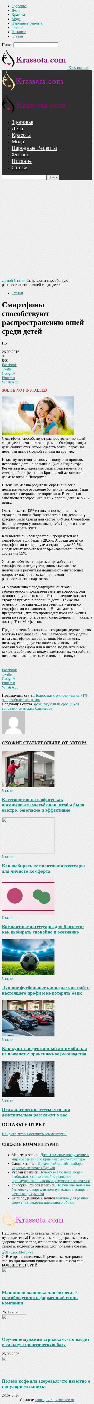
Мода (16, 19)
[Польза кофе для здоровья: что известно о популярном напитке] (14, 1372)
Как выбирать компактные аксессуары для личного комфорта (43, 868)
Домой (7, 280)
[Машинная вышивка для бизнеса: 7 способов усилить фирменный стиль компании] (14, 1283)
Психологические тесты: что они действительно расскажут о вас (36, 1112)
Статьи (17, 36)
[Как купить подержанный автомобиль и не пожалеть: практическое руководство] (28, 1035)
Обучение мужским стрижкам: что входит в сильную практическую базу (46, 1342)
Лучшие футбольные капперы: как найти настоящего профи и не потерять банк (46, 990)
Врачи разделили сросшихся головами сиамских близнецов (40, 706)
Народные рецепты (27, 23)
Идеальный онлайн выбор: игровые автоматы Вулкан (47, 1165)
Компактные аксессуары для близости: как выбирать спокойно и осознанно (43, 929)
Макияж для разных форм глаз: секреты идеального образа (50, 1200)
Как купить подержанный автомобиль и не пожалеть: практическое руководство (44, 1051)
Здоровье (19, 6)
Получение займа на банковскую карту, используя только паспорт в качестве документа (51, 1189)
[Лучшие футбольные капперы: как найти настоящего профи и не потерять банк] (28, 974)
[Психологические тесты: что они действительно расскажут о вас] (28, 1096)
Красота (18, 15)
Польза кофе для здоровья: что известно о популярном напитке (46, 1384)
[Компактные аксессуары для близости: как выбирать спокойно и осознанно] (28, 913)
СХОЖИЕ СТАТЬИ (21, 742)
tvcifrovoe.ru (64, 1400)
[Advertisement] (47, 229)
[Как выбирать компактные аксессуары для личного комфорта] (28, 852)
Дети (16, 10)
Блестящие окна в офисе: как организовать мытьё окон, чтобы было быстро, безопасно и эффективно (43, 805)
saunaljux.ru (44, 1400)
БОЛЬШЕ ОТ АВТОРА (64, 742)
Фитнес (18, 27)
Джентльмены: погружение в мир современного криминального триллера (50, 1157)
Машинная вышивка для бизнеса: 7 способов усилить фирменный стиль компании (40, 1297)
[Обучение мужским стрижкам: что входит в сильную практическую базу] (14, 1330)
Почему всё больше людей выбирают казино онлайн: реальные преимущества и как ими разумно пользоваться (51, 1176)
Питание (19, 32)
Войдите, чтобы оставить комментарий (34, 1134)
